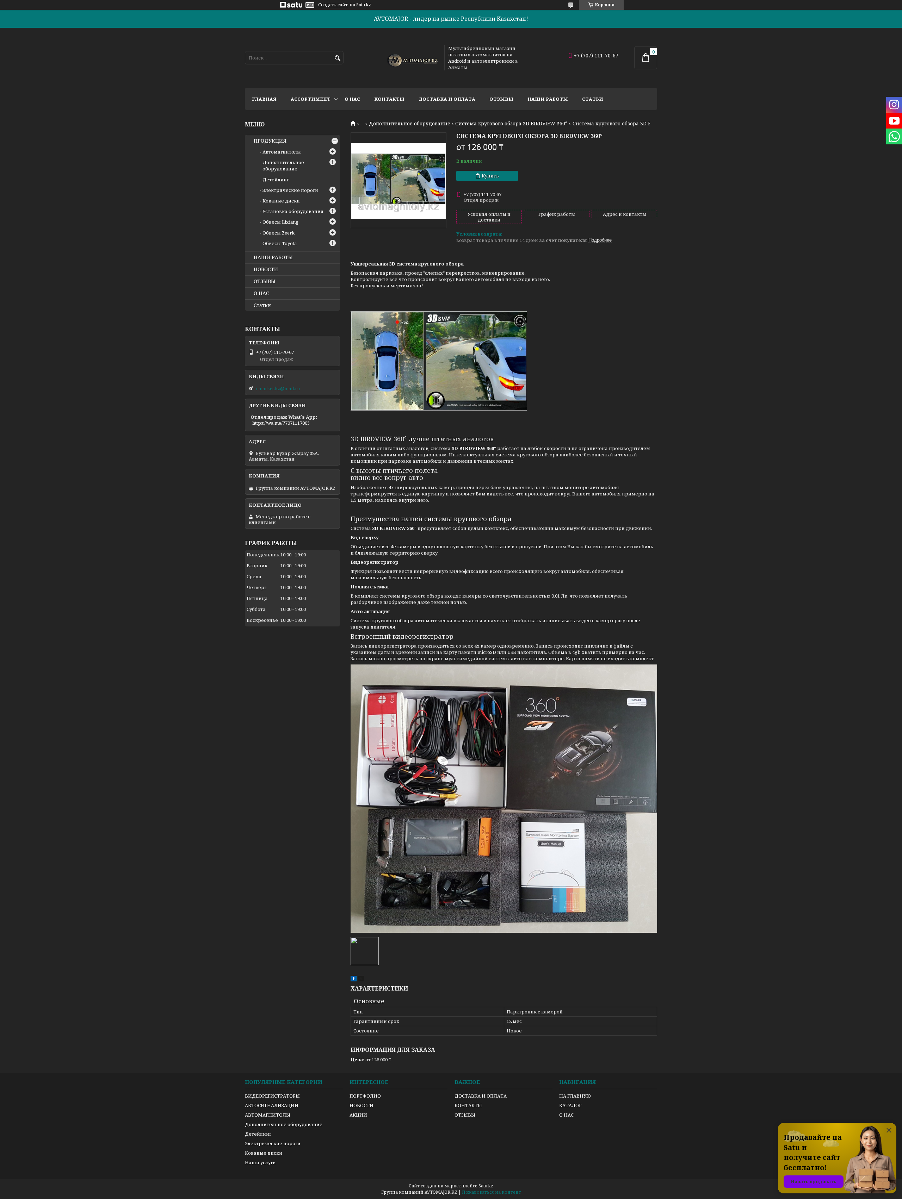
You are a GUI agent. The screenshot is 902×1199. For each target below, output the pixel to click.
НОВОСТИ (266, 269)
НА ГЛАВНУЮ (575, 1096)
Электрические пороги (290, 190)
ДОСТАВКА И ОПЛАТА (481, 1096)
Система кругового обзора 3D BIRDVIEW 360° (511, 123)
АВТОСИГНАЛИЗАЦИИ (271, 1105)
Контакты (389, 99)
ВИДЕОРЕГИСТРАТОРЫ (272, 1096)
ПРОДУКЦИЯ (270, 141)
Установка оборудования (292, 211)
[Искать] (337, 58)
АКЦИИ (358, 1115)
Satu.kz (485, 1186)
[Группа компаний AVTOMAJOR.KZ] (411, 58)
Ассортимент (310, 99)
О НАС (261, 293)
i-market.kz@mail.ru (277, 388)
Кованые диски (281, 201)
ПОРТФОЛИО (365, 1096)
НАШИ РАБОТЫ (273, 257)
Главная (264, 99)
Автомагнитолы (281, 152)
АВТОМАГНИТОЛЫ (267, 1115)
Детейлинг (275, 179)
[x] (361, 979)
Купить (490, 176)
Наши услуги (260, 1162)
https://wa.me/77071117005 (281, 423)
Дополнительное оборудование (409, 123)
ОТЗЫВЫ (265, 281)
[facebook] (354, 979)
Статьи (592, 99)
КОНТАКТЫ (468, 1105)
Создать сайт (333, 4)
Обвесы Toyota (279, 243)
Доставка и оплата (447, 99)
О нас (352, 99)
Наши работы (547, 99)
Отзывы (501, 99)
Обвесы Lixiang (280, 222)
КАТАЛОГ (570, 1105)
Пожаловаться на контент (491, 1192)
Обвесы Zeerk (278, 233)
